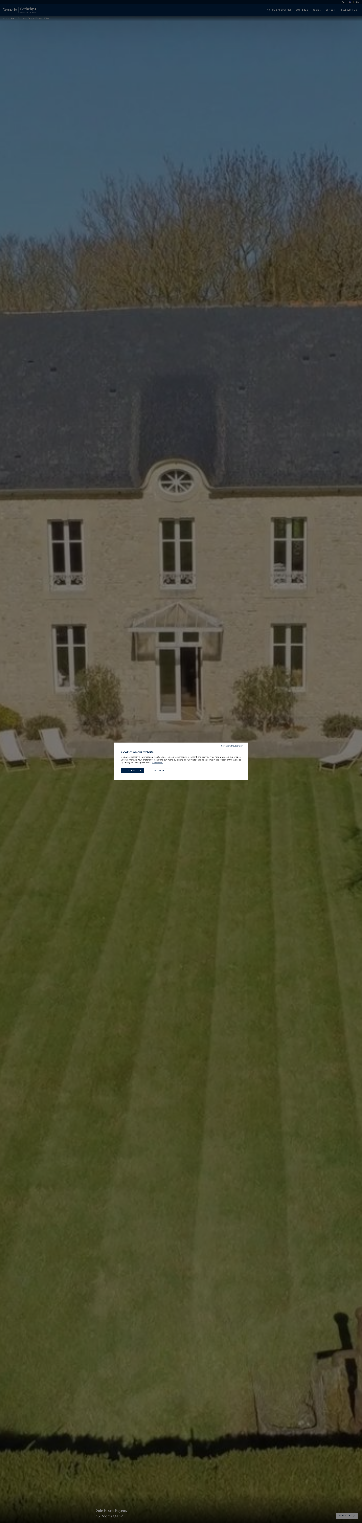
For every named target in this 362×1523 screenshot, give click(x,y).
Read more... (157, 762)
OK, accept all (132, 770)
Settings (159, 770)
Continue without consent (232, 746)
